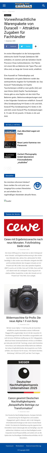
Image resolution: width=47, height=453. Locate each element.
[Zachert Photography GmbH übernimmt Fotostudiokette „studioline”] (10, 155)
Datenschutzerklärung (33, 446)
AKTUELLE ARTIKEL (13, 125)
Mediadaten (20, 446)
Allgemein (11, 11)
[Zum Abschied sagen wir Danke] (10, 138)
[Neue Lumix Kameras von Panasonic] (10, 144)
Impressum (9, 446)
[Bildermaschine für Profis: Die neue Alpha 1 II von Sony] (23, 298)
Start (4, 11)
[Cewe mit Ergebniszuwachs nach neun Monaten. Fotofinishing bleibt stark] (23, 227)
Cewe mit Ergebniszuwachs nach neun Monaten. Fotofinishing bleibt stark (23, 243)
